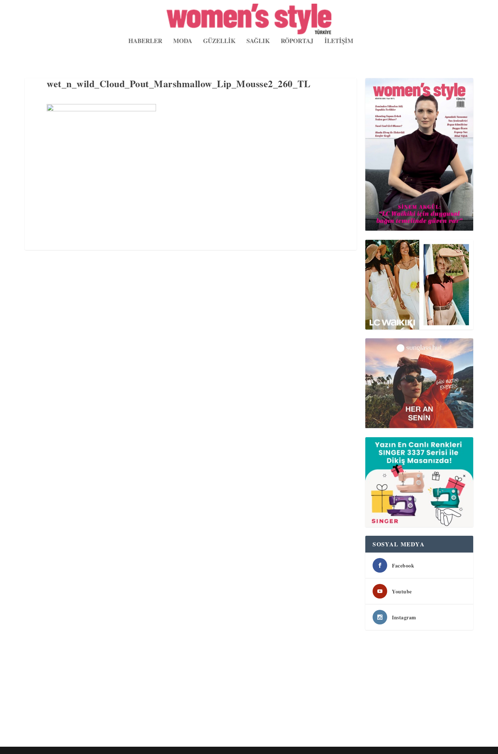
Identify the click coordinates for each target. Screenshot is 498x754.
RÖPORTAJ (297, 41)
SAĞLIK (258, 41)
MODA (182, 41)
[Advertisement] (243, 690)
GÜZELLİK (219, 41)
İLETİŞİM (338, 41)
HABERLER (145, 41)
